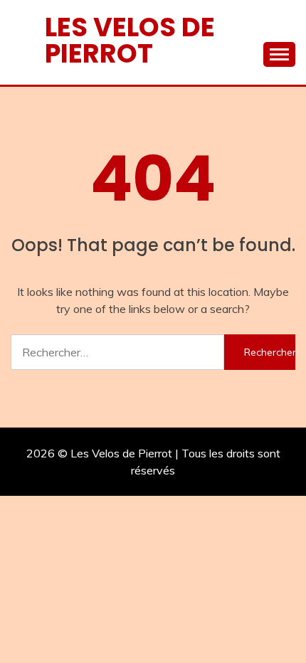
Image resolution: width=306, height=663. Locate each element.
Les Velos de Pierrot (130, 40)
